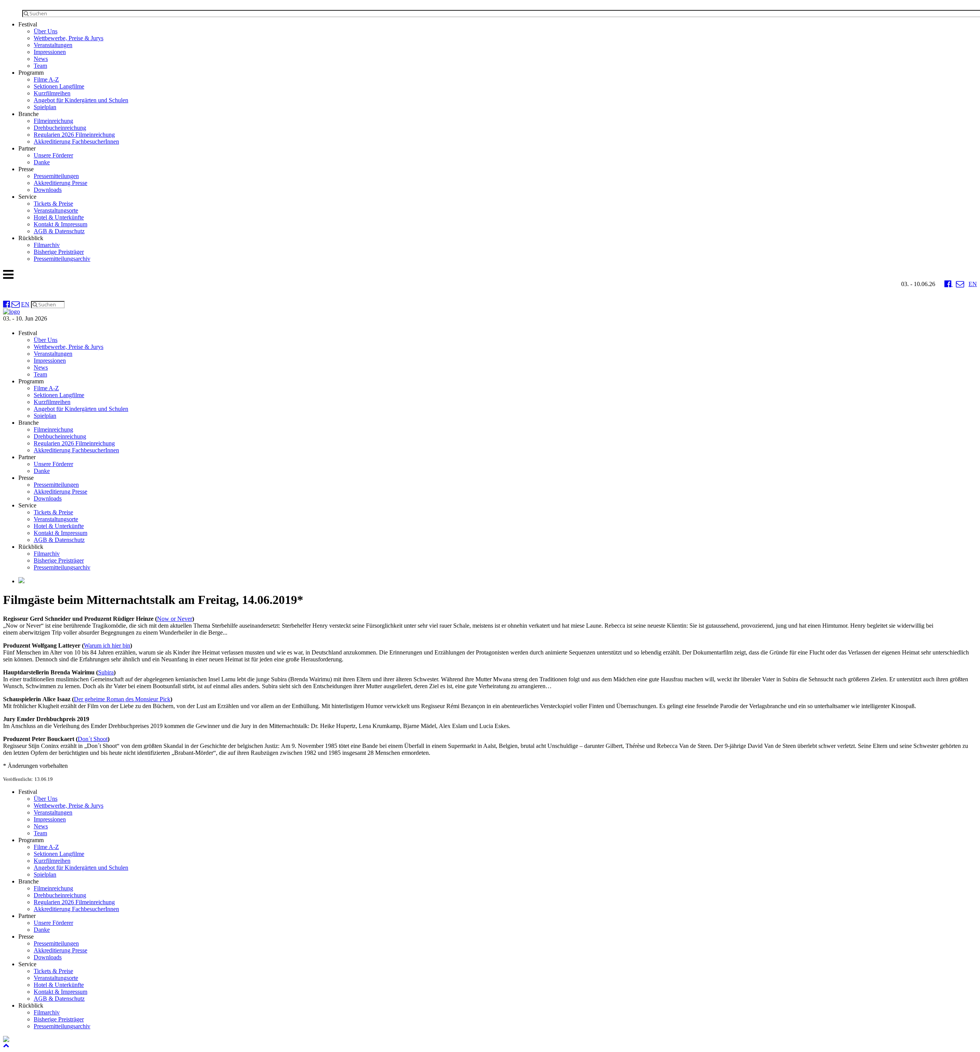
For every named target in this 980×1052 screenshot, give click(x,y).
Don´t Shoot (93, 739)
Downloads (48, 190)
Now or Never (174, 618)
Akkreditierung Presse (60, 183)
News (41, 59)
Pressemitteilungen (56, 176)
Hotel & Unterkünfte (59, 217)
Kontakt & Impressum (60, 224)
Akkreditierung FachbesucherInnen (76, 141)
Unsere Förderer (53, 155)
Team (40, 65)
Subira (106, 672)
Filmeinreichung (53, 121)
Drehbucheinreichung (60, 127)
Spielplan (45, 107)
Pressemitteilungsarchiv (62, 258)
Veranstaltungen (53, 45)
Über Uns (45, 31)
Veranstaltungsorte (56, 210)
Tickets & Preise (53, 203)
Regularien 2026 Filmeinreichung (74, 134)
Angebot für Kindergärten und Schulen (81, 100)
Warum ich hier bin (107, 645)
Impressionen (50, 52)
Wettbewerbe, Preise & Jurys (68, 38)
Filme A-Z (46, 79)
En (973, 284)
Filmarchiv (47, 245)
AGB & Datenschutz (59, 231)
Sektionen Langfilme (59, 86)
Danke (42, 162)
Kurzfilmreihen (52, 93)
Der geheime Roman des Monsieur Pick (122, 699)
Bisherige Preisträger (59, 252)
